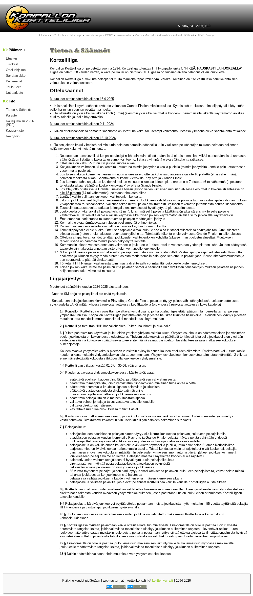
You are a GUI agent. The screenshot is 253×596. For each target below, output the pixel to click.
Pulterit (177, 35)
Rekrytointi (13, 136)
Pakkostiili (163, 35)
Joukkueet (13, 87)
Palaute (11, 115)
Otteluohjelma (16, 70)
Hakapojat (75, 35)
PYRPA (189, 35)
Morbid (149, 35)
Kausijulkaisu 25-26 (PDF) (20, 123)
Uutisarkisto (14, 93)
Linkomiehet (124, 35)
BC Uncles (59, 35)
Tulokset (12, 64)
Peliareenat (14, 81)
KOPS (109, 35)
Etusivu (11, 58)
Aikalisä (44, 35)
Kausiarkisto (15, 130)
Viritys (210, 35)
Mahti (138, 35)
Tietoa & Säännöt (18, 110)
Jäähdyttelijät (94, 35)
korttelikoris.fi (162, 580)
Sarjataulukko (15, 75)
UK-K (200, 35)
